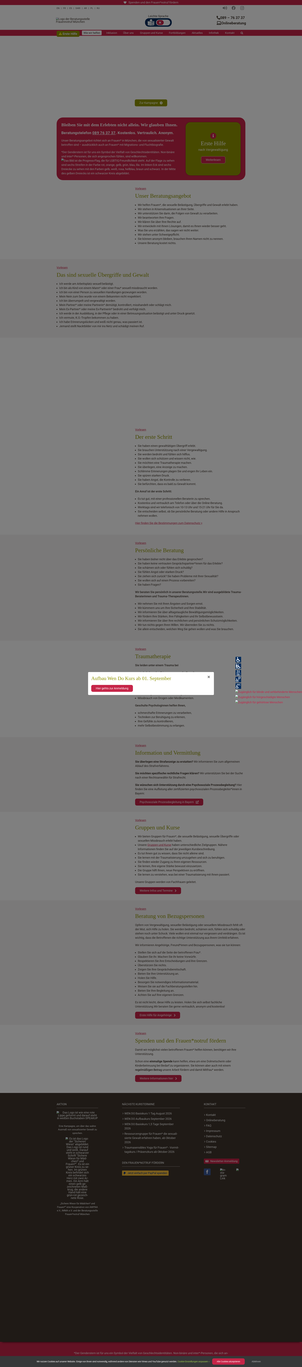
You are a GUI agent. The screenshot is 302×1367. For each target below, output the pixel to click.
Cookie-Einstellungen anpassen (193, 1361)
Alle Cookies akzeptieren (228, 1361)
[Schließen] (209, 677)
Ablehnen (256, 1361)
